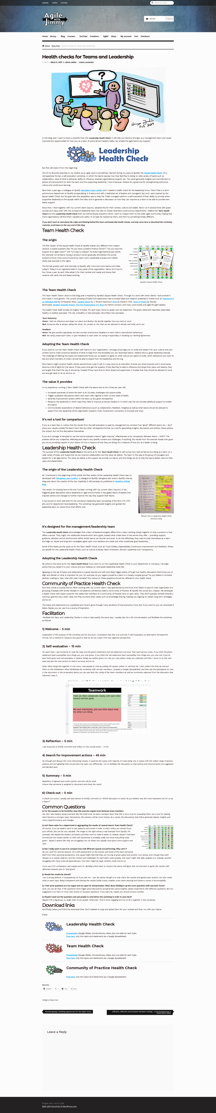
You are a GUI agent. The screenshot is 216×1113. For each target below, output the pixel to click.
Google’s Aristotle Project (64, 305)
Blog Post (56, 46)
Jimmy (53, 36)
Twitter (54, 3)
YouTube (64, 3)
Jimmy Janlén (70, 62)
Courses (71, 36)
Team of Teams (140, 302)
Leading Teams (83, 302)
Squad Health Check (153, 173)
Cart (136, 36)
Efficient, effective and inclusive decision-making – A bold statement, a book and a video (141, 1012)
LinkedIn (45, 3)
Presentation (72, 933)
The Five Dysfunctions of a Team (90, 305)
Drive (114, 302)
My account (126, 36)
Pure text (70, 936)
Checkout (145, 36)
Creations (94, 36)
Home (45, 36)
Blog (63, 36)
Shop (113, 36)
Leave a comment (86, 62)
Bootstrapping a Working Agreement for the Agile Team (68, 1012)
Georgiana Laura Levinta (91, 190)
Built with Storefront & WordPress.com (59, 1106)
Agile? (106, 36)
